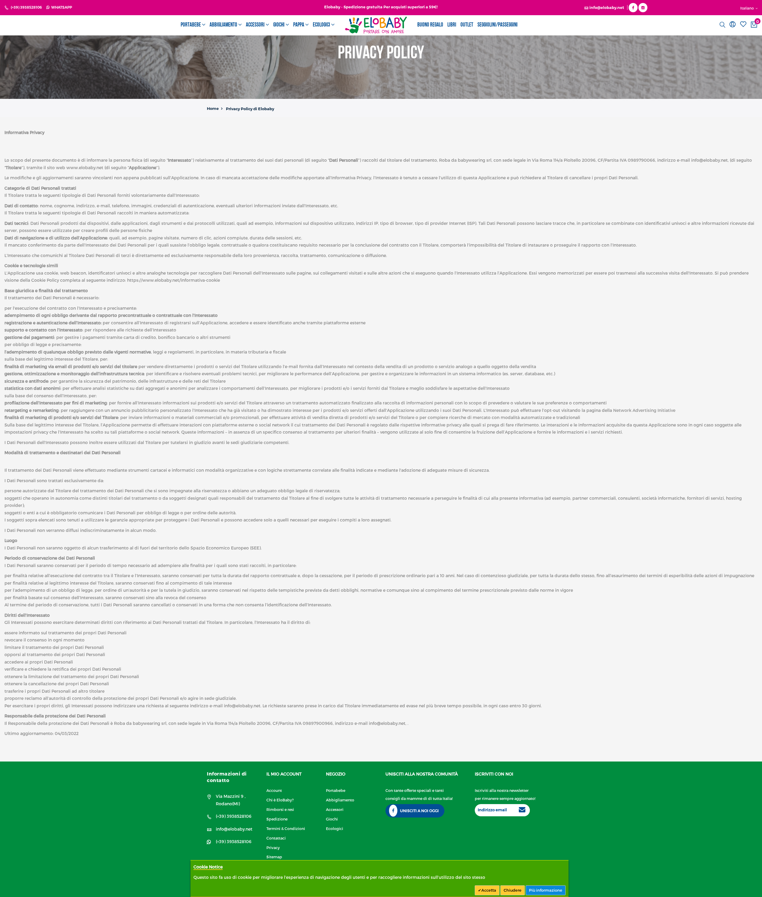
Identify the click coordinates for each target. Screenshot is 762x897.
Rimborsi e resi (280, 809)
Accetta (488, 890)
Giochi (332, 819)
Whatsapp (60, 7)
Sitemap (274, 856)
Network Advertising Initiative (644, 410)
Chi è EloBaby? (280, 800)
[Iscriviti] (522, 810)
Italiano (747, 8)
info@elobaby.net (234, 828)
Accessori (334, 809)
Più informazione (545, 890)
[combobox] (715, 25)
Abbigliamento (340, 800)
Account (274, 790)
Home (213, 108)
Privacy (273, 847)
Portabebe (335, 790)
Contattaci (276, 838)
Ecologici (334, 828)
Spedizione (277, 819)
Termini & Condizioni (285, 828)
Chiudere (512, 890)
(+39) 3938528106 (26, 7)
